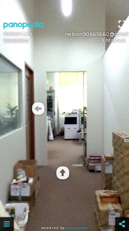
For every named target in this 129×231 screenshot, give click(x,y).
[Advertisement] (64, 8)
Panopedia (77, 227)
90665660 (16, 41)
